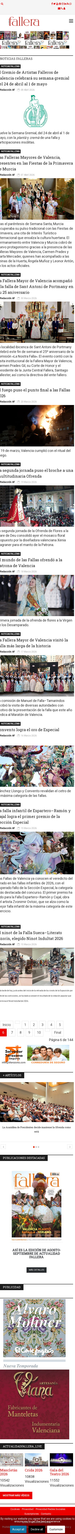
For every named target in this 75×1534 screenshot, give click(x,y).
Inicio (6, 1025)
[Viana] (36, 1404)
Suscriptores (31, 1513)
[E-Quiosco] (36, 40)
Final (57, 1032)
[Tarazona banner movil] (36, 1054)
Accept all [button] (18, 1529)
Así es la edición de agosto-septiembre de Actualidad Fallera (36, 1253)
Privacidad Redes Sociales (50, 1509)
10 (39, 1032)
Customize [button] (56, 1529)
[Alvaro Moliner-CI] (36, 1334)
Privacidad (27, 1509)
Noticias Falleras (10, 66)
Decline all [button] (37, 1529)
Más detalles (36, 1270)
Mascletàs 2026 (8, 1472)
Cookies (15, 1509)
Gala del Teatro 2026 (59, 1472)
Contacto (46, 1513)
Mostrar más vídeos (16, 1495)
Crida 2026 (33, 1470)
